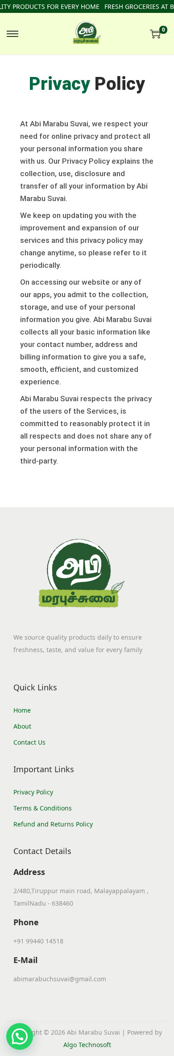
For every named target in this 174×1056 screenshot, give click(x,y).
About (22, 726)
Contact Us (29, 742)
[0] (155, 33)
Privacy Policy (33, 792)
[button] (19, 1036)
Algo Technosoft (87, 1044)
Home (22, 710)
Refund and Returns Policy (53, 824)
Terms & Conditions (42, 808)
